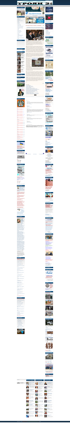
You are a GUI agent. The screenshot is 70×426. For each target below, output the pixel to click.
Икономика (19, 22)
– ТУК (48, 69)
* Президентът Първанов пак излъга (20, 278)
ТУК (18, 119)
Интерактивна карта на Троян (48, 35)
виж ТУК (24, 125)
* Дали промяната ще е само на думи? (20, 265)
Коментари (31, 421)
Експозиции (51, 326)
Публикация (29, 421)
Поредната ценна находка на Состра (30, 92)
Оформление (36, 421)
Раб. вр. (48, 362)
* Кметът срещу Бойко (19, 301)
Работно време (47, 328)
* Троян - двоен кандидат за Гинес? (20, 270)
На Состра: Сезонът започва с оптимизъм (33, 25)
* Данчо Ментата (18, 275)
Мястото (47, 326)
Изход (37, 421)
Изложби (50, 361)
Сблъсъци (19, 23)
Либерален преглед (19, 321)
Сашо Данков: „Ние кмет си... (22, 57)
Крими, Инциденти (19, 30)
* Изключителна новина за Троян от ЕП (20, 293)
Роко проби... (48, 411)
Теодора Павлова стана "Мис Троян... (22, 66)
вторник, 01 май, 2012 (29, 122)
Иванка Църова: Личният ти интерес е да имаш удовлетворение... (31, 404)
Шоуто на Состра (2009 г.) (29, 87)
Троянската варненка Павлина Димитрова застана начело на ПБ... (41, 383)
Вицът (18, 379)
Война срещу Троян (19, 292)
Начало (43, 83)
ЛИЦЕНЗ (40, 421)
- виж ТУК (24, 122)
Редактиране (33, 421)
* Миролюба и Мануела (19, 264)
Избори (18, 21)
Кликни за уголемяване (48, 201)
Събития (47, 327)
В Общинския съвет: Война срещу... (22, 54)
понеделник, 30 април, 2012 (30, 119)
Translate (21, 79)
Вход (27, 421)
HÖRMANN (49, 156)
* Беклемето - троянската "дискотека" (20, 276)
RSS (38, 421)
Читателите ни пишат (20, 31)
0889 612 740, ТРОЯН (48, 78)
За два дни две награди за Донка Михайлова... (22, 62)
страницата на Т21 (21, 96)
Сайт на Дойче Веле (19, 320)
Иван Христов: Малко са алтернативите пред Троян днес (32, 90)
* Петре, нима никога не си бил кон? (20, 272)
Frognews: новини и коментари (20, 319)
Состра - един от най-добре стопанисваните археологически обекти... (33, 89)
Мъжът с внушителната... (40, 411)
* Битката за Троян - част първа (20, 302)
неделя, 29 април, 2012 (29, 112)
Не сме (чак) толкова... (22, 69)
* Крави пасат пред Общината (20, 267)
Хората (48, 326)
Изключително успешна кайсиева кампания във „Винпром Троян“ (21, 9)
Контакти (50, 328)
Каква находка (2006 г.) (29, 85)
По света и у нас (19, 24)
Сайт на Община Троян (20, 322)
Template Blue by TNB (24, 421)
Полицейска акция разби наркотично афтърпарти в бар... (49, 394)
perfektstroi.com (47, 175)
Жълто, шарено (19, 32)
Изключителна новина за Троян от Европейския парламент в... (49, 401)
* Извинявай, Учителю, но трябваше (20, 286)
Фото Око (18, 33)
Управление (34, 421)
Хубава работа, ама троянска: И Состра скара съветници (32, 88)
